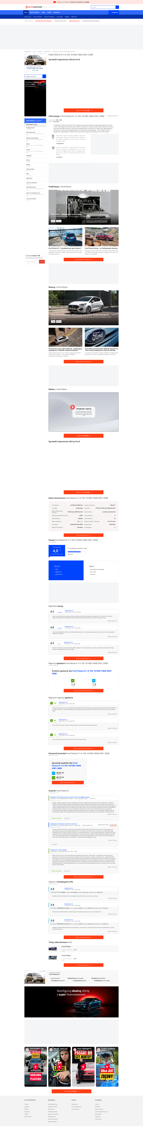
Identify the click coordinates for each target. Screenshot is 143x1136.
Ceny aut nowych (37, 17)
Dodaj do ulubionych (112, 116)
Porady (97, 1104)
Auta (25, 12)
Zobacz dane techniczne (82, 535)
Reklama (26, 1109)
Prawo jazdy (98, 1119)
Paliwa (49, 12)
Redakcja (26, 1106)
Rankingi (67, 17)
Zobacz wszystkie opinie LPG (82, 937)
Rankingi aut (51, 1109)
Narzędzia (57, 12)
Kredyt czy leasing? (53, 1119)
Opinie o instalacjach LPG (35, 194)
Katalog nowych (30, 128)
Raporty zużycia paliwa (35, 139)
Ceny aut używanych (49, 17)
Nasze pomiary (30, 169)
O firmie (26, 1104)
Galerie (28, 165)
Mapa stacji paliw (52, 1121)
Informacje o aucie (31, 124)
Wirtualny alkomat (52, 1111)
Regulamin (27, 1111)
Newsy (28, 160)
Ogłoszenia (60, 17)
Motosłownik (98, 1114)
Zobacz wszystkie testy (82, 965)
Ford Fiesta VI (54, 974)
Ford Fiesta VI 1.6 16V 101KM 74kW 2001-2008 (34, 67)
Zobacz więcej (83, 435)
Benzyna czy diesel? (53, 1114)
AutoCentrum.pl (33, 7)
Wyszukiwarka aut (52, 1104)
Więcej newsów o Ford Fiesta (82, 361)
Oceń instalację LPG (76, 1106)
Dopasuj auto (27, 17)
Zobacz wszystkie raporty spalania (82, 748)
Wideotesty (74, 17)
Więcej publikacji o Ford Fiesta (82, 259)
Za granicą (97, 1116)
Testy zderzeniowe (31, 199)
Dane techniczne (34, 12)
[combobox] (35, 76)
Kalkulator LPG (51, 1116)
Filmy (28, 174)
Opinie (43, 12)
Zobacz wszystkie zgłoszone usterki (83, 877)
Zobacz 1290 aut (82, 110)
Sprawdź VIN (75, 1104)
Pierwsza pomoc (99, 1109)
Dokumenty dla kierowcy (101, 1111)
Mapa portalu (27, 1116)
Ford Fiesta (30, 121)
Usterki (35, 151)
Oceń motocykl (75, 1109)
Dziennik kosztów (35, 188)
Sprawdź (42, 261)
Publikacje (29, 156)
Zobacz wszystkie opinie (82, 658)
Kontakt (26, 1114)
